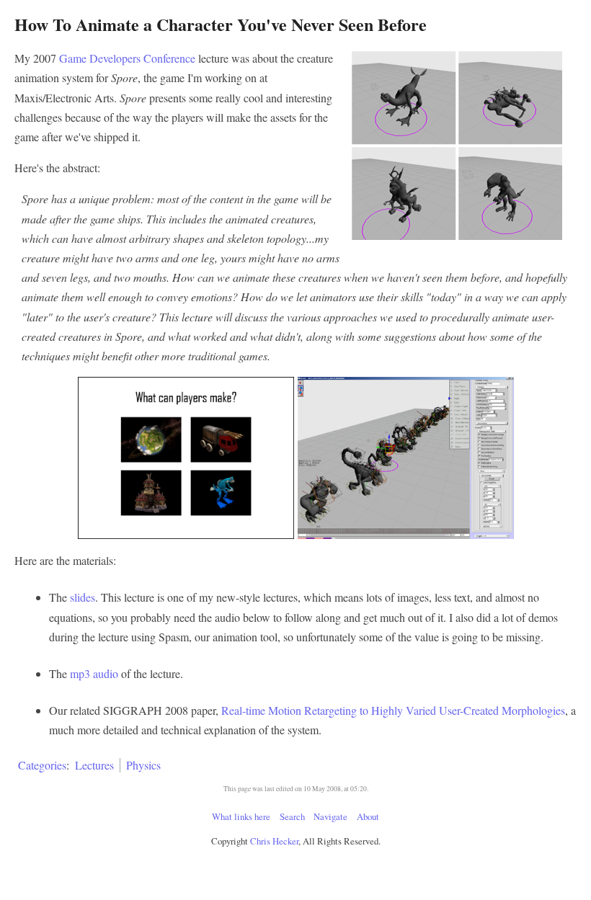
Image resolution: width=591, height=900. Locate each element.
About (368, 816)
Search (292, 816)
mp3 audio (94, 673)
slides (82, 597)
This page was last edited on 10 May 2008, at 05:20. (295, 788)
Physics (143, 764)
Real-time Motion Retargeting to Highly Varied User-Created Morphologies (393, 710)
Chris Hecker (274, 840)
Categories (42, 764)
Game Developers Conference (127, 58)
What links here (241, 816)
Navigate (330, 816)
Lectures (94, 764)
